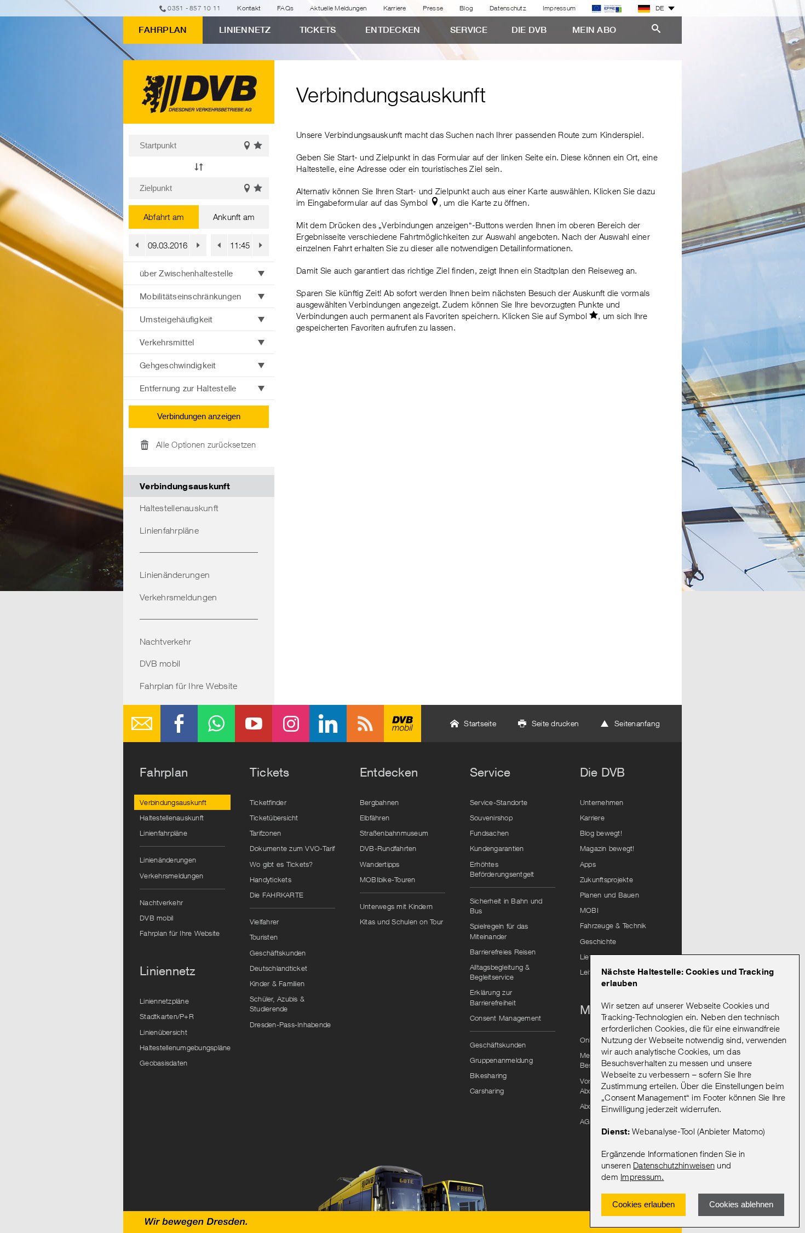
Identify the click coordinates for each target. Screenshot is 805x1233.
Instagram (290, 723)
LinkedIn (328, 723)
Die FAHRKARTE (276, 894)
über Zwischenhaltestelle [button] (186, 273)
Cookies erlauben (643, 1204)
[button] (199, 167)
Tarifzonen (265, 833)
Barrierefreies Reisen (503, 951)
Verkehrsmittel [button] (167, 342)
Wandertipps (380, 864)
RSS (365, 723)
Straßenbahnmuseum (394, 833)
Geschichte (598, 941)
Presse (433, 8)
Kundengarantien (497, 848)
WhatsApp (216, 723)
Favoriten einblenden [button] (258, 145)
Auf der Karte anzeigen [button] (247, 145)
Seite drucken (555, 723)
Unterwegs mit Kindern (396, 906)
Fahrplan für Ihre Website (188, 686)
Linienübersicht (163, 1032)
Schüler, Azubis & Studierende (277, 1003)
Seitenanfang (637, 723)
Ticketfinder (268, 802)
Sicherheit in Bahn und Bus (506, 905)
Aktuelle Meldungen (338, 8)
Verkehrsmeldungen (178, 597)
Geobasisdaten (163, 1062)
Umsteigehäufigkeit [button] (176, 319)
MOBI (589, 910)
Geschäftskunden (278, 952)
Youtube (253, 723)
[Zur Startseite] (198, 92)
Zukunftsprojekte (606, 879)
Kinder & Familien (277, 983)
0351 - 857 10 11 (194, 8)
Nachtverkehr (165, 641)
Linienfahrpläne (169, 530)
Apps (588, 864)
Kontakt (249, 8)
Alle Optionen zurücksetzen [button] (206, 444)
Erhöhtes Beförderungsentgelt (502, 869)
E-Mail (141, 723)
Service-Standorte (498, 802)
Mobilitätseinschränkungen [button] (190, 296)
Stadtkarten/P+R (167, 1016)
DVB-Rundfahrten (388, 848)
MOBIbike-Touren (388, 879)
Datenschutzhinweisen (674, 1165)
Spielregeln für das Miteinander (499, 931)
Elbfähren (374, 817)
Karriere (394, 8)
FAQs (285, 8)
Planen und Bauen (609, 894)
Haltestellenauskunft (179, 508)
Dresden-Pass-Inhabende (290, 1024)
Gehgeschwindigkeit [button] (178, 365)
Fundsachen (489, 833)
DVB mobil (160, 663)
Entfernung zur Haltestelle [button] (188, 388)
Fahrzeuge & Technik (613, 925)
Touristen (264, 937)
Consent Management (506, 1018)
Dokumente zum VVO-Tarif (292, 848)
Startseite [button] (480, 723)
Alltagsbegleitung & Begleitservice (500, 972)
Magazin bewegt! (607, 848)
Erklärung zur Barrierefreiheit (493, 997)
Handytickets (270, 879)
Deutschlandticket (278, 968)
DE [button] (660, 8)
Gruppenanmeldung (501, 1060)
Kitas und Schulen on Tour (401, 921)
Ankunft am (234, 217)
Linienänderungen (175, 575)
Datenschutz (508, 8)
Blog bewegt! (601, 833)
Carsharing (487, 1090)
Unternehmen (602, 802)
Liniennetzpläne (164, 1001)
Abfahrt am (164, 217)
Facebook (179, 723)
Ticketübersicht (274, 817)
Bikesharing (488, 1075)
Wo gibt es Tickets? (281, 864)
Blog (466, 8)
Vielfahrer (264, 921)
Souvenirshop (491, 817)
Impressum (641, 1177)
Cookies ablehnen (741, 1204)
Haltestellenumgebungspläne (185, 1047)
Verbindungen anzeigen (198, 416)
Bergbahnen (379, 802)
